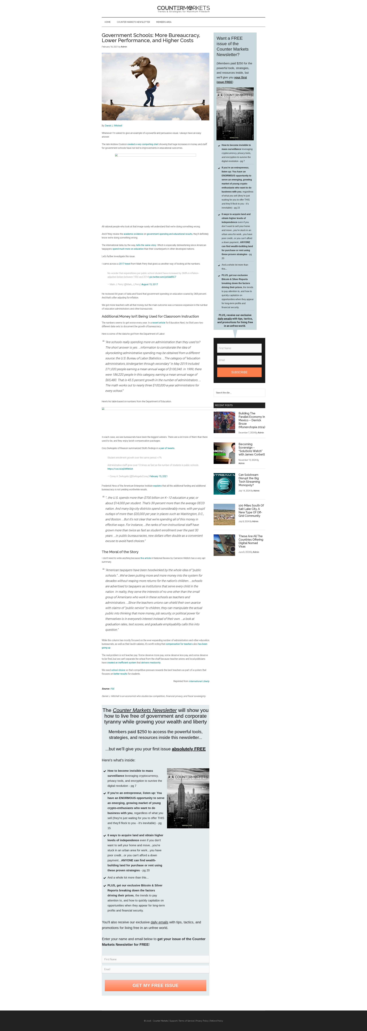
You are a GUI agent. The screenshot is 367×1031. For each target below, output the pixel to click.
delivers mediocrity (151, 662)
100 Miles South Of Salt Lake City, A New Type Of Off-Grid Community (251, 511)
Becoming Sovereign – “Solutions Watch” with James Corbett (252, 449)
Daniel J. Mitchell (113, 125)
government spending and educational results (169, 234)
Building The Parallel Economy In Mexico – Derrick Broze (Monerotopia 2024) (252, 420)
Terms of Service (186, 1021)
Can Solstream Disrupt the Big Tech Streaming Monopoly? (249, 480)
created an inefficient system (121, 662)
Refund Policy (216, 1021)
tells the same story (146, 245)
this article (145, 558)
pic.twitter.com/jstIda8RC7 (163, 277)
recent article (158, 322)
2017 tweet (124, 263)
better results (120, 673)
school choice (118, 670)
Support (173, 1021)
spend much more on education (128, 249)
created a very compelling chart (143, 144)
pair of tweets (167, 448)
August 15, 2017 (149, 284)
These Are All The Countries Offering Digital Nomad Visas (251, 541)
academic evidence (133, 234)
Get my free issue (155, 985)
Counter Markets (183, 8)
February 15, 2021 (159, 476)
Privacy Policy (202, 1021)
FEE (112, 688)
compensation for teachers (179, 644)
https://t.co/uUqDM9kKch (120, 468)
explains (157, 485)
